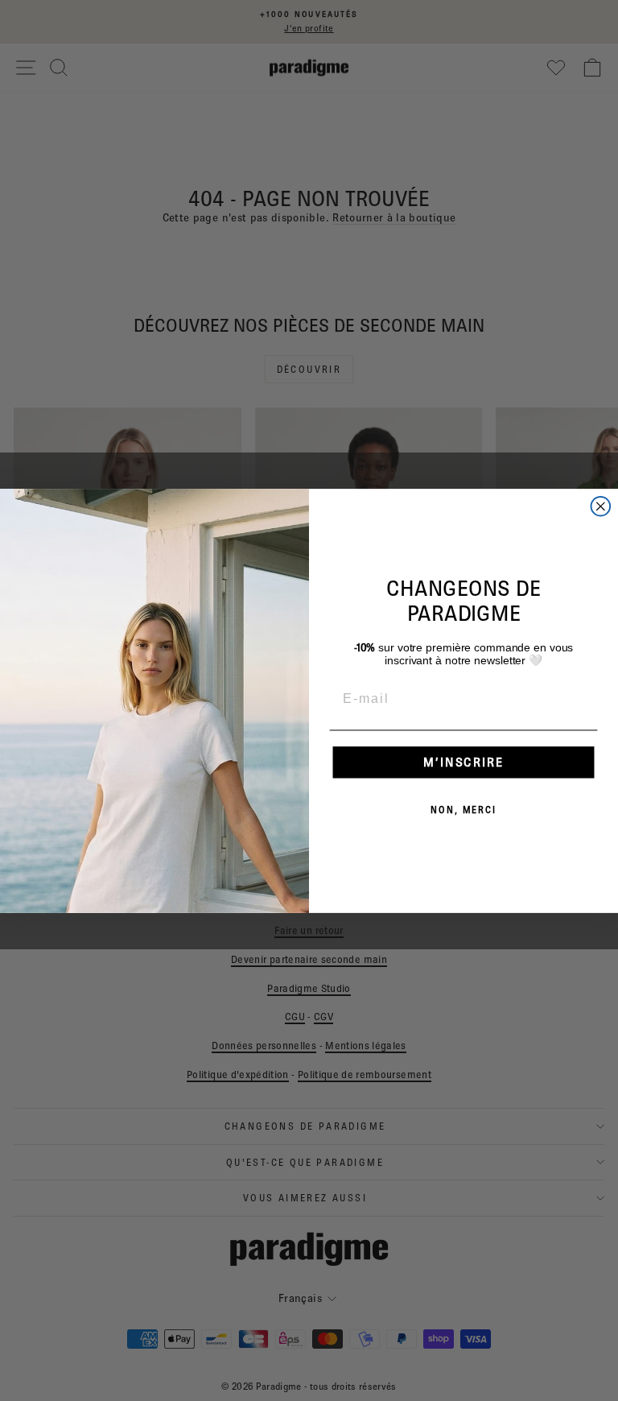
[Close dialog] (601, 506)
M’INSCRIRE (463, 761)
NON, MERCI (463, 809)
